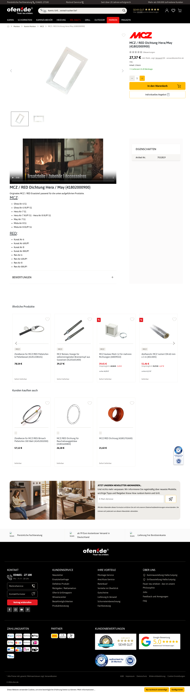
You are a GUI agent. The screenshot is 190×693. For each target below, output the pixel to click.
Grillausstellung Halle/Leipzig (161, 579)
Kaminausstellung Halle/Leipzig (162, 575)
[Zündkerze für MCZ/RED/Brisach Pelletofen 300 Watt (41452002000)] (31, 414)
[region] (67, 79)
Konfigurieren (177, 690)
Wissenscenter (59, 597)
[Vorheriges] (11, 71)
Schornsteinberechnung (109, 601)
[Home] (8, 26)
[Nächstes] (123, 71)
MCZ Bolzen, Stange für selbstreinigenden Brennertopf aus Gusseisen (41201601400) (73, 357)
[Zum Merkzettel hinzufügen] (124, 35)
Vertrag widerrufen (22, 602)
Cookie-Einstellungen (176, 676)
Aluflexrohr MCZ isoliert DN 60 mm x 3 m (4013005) (158, 355)
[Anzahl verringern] (132, 78)
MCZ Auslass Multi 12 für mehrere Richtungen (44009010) (115, 355)
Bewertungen (21, 277)
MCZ (14, 197)
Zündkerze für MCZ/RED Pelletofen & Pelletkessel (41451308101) (31, 355)
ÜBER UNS (149, 569)
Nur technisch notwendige (156, 690)
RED (13, 233)
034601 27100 (42, 2)
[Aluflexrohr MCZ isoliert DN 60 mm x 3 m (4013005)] (159, 331)
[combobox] (84, 10)
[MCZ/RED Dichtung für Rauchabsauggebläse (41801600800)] (74, 414)
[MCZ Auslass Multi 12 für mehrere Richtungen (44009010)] (116, 331)
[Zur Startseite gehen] (20, 10)
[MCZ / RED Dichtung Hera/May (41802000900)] (67, 70)
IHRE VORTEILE (107, 569)
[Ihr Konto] (167, 11)
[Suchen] (124, 10)
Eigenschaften (146, 149)
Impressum (130, 676)
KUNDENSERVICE (62, 569)
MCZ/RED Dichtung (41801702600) (115, 438)
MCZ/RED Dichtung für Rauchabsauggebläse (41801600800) (68, 441)
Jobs (145, 592)
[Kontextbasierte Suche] (43, 11)
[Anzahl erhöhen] (142, 78)
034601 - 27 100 (22, 574)
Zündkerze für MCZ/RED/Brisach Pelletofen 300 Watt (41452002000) (31, 439)
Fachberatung (104, 606)
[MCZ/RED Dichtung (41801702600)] (116, 414)
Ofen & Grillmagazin (62, 592)
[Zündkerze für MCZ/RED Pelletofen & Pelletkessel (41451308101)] (31, 331)
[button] (20, 119)
